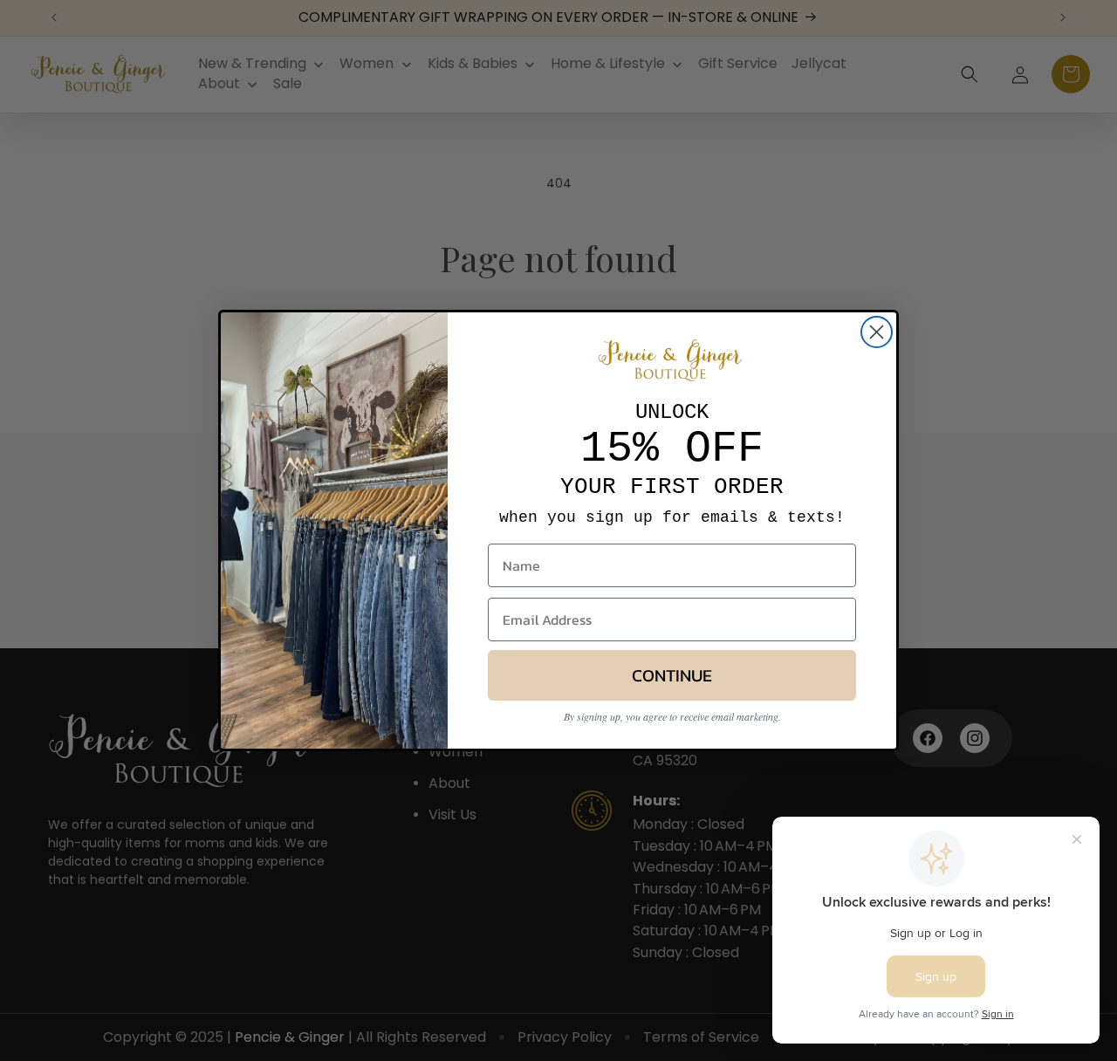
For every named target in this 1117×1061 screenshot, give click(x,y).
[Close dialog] (876, 332)
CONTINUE (672, 675)
